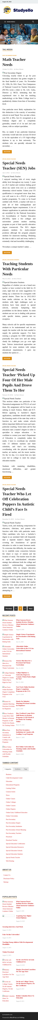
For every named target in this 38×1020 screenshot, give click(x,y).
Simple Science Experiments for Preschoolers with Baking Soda (25, 636)
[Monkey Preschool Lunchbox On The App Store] (8, 970)
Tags (25, 769)
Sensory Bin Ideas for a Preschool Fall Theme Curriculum (23, 663)
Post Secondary (10, 819)
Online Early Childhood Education (16, 812)
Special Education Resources (15, 847)
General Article (10, 792)
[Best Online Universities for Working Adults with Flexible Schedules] (8, 747)
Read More (6, 151)
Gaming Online (10, 788)
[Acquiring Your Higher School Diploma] (8, 916)
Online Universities (12, 816)
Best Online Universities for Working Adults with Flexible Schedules (25, 749)
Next (30, 608)
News (8, 795)
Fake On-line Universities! (11, 934)
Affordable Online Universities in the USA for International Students (25, 648)
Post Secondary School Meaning (16, 830)
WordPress (13, 1017)
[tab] (8, 769)
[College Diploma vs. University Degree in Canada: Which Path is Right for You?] (8, 673)
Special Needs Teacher (9, 159)
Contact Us (6, 875)
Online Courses (10, 805)
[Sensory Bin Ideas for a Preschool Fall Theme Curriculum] (8, 661)
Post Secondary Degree (9, 55)
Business (8, 774)
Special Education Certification (15, 843)
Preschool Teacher (11, 840)
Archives (17, 769)
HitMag (22, 1017)
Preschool (9, 837)
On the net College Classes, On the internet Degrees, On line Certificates (25, 983)
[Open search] (33, 21)
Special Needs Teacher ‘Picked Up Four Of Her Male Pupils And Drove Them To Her (18, 379)
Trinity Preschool (8, 952)
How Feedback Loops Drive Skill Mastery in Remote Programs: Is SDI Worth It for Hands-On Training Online (25, 717)
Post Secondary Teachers (13, 833)
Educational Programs (12, 785)
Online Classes (10, 798)
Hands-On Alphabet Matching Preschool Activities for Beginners (26, 703)
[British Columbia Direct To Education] (8, 996)
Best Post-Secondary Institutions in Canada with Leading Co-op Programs (25, 732)
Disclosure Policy (8, 878)
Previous (9, 608)
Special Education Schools (14, 850)
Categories (8, 769)
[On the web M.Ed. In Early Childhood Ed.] (8, 960)
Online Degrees (11, 809)
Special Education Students (10, 259)
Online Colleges (11, 802)
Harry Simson (19, 69)
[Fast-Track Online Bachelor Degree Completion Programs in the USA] (8, 687)
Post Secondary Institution (14, 826)
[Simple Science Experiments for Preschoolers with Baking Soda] (8, 635)
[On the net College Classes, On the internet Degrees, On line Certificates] (8, 982)
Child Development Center (14, 778)
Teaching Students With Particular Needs (17, 269)
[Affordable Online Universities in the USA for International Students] (8, 646)
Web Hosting (10, 861)
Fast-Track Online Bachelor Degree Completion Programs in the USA (25, 689)
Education (9, 781)
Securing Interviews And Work (12, 927)
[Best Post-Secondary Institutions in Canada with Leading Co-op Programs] (8, 730)
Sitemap (5, 882)
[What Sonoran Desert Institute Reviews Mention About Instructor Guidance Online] (8, 620)
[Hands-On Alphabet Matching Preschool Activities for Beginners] (8, 701)
